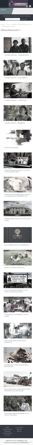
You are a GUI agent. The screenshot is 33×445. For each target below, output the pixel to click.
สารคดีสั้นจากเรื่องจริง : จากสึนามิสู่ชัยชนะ (16, 78)
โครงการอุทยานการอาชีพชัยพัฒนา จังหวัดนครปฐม (16, 315)
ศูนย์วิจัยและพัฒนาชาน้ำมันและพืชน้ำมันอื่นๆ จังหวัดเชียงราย (16, 365)
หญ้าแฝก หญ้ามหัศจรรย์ (11, 148)
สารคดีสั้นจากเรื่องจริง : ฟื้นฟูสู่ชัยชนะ (14, 123)
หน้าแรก (3, 24)
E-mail (7, 427)
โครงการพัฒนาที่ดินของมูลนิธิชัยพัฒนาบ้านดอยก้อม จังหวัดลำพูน (16, 414)
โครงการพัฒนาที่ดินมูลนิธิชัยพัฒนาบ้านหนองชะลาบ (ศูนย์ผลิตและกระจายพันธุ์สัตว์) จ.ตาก (17, 195)
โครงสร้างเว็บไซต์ (7, 429)
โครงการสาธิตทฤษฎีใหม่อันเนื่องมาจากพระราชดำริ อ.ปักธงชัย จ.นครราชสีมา (16, 291)
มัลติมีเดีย (14, 24)
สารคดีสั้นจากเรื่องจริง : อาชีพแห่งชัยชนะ (15, 100)
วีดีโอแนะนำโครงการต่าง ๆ (12, 19)
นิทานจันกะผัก (24, 19)
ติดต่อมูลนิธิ (7, 431)
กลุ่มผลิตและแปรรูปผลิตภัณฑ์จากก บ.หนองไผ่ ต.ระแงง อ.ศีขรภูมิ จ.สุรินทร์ (16, 171)
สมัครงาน (19, 431)
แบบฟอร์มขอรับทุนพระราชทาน (7, 434)
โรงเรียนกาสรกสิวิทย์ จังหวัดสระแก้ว (14, 268)
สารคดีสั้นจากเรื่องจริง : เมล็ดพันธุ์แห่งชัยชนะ (16, 55)
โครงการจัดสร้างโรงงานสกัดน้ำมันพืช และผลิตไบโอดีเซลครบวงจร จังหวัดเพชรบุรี (17, 390)
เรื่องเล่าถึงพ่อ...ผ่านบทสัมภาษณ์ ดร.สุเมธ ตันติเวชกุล (16, 16)
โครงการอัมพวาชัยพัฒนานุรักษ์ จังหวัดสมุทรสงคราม (15, 341)
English (19, 429)
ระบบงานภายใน (19, 427)
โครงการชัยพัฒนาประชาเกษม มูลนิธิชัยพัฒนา (17, 245)
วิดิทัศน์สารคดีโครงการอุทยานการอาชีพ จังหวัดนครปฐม (17, 219)
